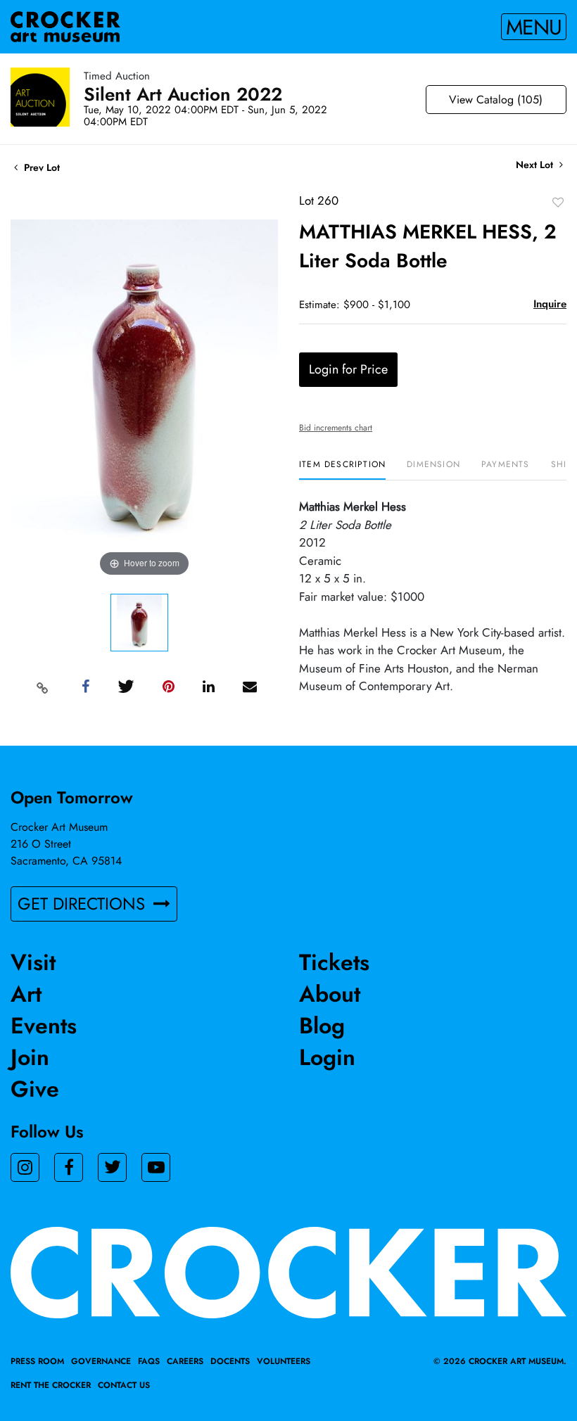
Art (26, 994)
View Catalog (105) (496, 99)
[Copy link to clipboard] (42, 687)
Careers (185, 1361)
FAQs (149, 1361)
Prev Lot (40, 167)
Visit (33, 962)
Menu (534, 26)
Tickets (334, 962)
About (329, 994)
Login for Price (348, 369)
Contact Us (124, 1385)
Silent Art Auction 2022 (183, 94)
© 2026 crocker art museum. (499, 1361)
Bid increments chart (335, 427)
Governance (101, 1361)
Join (30, 1057)
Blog (322, 1025)
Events (44, 1025)
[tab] (342, 469)
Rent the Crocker (51, 1385)
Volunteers (283, 1361)
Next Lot (536, 165)
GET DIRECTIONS (84, 903)
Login (327, 1057)
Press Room (37, 1361)
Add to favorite (558, 201)
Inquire (549, 304)
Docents (230, 1361)
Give (35, 1089)
